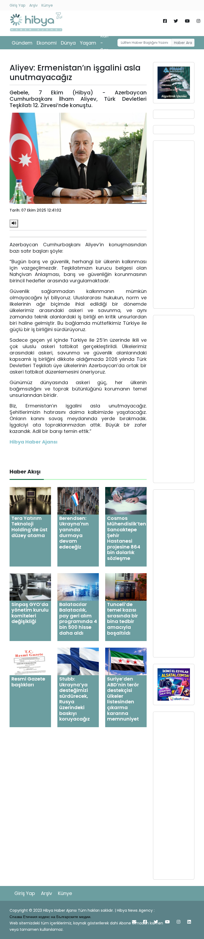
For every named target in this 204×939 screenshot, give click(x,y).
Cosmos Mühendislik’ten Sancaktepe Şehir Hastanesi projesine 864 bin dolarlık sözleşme (126, 538)
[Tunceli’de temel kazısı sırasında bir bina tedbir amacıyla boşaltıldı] (126, 586)
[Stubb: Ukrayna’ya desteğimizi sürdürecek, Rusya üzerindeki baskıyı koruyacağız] (78, 661)
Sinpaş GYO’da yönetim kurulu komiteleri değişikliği (30, 613)
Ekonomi (47, 43)
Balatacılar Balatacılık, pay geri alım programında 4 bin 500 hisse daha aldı (78, 618)
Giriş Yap (18, 5)
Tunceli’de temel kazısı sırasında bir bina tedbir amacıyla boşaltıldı (122, 618)
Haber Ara (183, 42)
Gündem (22, 43)
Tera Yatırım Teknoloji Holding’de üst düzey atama (29, 527)
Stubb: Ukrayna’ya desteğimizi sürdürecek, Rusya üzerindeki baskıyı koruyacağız (74, 698)
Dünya (68, 43)
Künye (47, 5)
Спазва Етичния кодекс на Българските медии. (50, 916)
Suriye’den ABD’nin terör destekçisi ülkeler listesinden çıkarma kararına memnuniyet (123, 698)
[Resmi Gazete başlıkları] (30, 661)
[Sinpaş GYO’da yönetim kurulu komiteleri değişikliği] (30, 586)
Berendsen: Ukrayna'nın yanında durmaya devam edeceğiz (74, 532)
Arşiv (33, 5)
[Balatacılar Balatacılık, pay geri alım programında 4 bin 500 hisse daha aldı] (78, 586)
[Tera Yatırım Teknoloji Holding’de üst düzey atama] (30, 500)
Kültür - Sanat (107, 42)
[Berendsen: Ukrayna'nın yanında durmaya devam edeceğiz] (78, 500)
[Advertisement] (174, 224)
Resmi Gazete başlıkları (28, 681)
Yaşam (88, 43)
